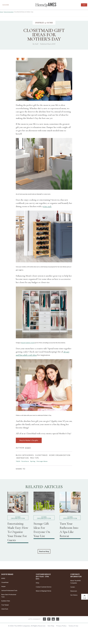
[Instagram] (44, 619)
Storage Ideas (42, 461)
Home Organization (8, 12)
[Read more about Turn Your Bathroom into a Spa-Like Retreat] (70, 503)
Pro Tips (34, 458)
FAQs (37, 583)
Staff (37, 44)
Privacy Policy (61, 626)
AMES (3, 578)
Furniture (25, 461)
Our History (73, 595)
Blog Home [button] (6, 4)
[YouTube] (53, 619)
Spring (32, 461)
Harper (3, 586)
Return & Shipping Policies (43, 591)
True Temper (5, 605)
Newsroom (73, 591)
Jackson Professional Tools (9, 590)
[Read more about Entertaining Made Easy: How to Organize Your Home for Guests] (17, 503)
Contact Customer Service (43, 587)
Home (1, 12)
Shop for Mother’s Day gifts (28, 440)
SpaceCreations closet (27, 342)
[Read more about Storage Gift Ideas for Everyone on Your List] (44, 503)
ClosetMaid (41, 455)
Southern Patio (5, 601)
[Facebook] (48, 619)
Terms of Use (73, 626)
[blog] (57, 619)
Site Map (51, 626)
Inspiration (22, 458)
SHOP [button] (84, 4)
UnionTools (4, 609)
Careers (72, 587)
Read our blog (44, 551)
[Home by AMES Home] (45, 5)
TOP (84, 598)
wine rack (47, 206)
